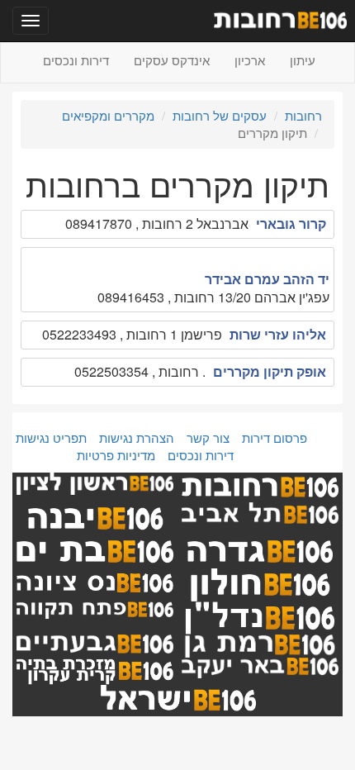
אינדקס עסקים (172, 60)
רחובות (303, 115)
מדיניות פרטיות (116, 454)
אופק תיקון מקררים (269, 371)
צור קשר (208, 437)
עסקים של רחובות (220, 115)
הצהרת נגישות (136, 437)
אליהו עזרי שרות (278, 334)
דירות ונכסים (76, 60)
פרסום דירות (274, 437)
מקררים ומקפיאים (108, 115)
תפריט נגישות (51, 437)
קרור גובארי (291, 223)
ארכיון (249, 60)
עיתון (302, 60)
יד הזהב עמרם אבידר (267, 278)
